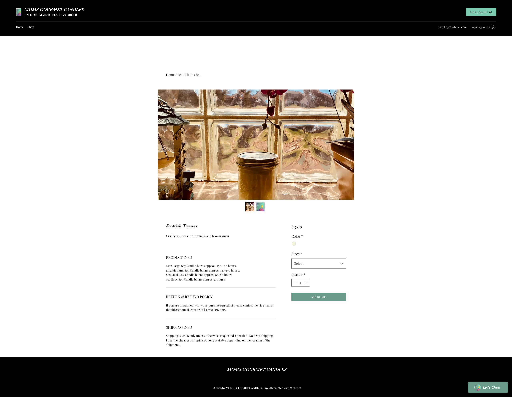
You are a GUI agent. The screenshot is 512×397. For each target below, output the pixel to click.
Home (170, 75)
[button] (493, 27)
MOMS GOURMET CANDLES (54, 9)
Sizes (296, 253)
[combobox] (318, 264)
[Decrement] (294, 283)
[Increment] (306, 283)
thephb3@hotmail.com (452, 27)
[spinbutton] (300, 283)
